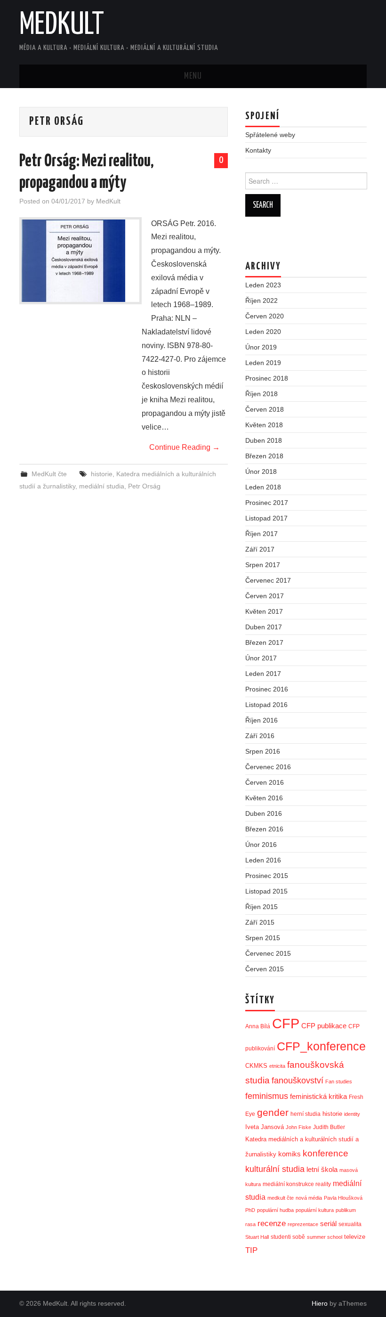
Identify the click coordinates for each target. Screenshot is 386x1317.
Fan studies (338, 1081)
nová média (309, 1198)
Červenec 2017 (268, 580)
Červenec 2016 (268, 767)
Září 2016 (259, 736)
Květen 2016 (264, 798)
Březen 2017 (264, 642)
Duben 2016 (263, 813)
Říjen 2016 (261, 720)
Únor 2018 (261, 471)
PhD (250, 1210)
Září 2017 (259, 549)
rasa (250, 1224)
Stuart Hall (257, 1237)
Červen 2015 (264, 969)
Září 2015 (259, 922)
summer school (324, 1237)
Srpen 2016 (262, 751)
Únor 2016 (261, 844)
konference (325, 1153)
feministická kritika (318, 1096)
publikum (346, 1210)
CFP (285, 1023)
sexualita (350, 1224)
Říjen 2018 (261, 394)
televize (354, 1236)
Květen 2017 (264, 611)
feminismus (266, 1096)
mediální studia (101, 486)
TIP (251, 1250)
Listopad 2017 (266, 518)
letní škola (322, 1169)
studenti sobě (288, 1237)
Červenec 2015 (268, 953)
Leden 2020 (263, 331)
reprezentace (303, 1224)
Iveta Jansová (264, 1126)
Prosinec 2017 (266, 502)
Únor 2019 (261, 347)
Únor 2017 (261, 658)
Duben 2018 (263, 440)
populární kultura (315, 1210)
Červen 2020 (264, 316)
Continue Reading (184, 447)
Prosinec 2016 (266, 689)
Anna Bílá (257, 1026)
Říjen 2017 (261, 533)
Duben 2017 (263, 627)
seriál (328, 1223)
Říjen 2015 (261, 907)
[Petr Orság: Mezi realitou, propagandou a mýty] (80, 261)
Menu (193, 76)
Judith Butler (329, 1127)
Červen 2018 (264, 409)
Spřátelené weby (270, 134)
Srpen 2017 (262, 565)
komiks (289, 1154)
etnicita (277, 1066)
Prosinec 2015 (266, 875)
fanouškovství (297, 1080)
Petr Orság (144, 486)
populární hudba (275, 1210)
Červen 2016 (264, 782)
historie (102, 474)
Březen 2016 (264, 829)
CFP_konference (321, 1046)
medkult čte (280, 1198)
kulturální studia (275, 1169)
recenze (271, 1223)
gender (273, 1112)
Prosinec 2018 (266, 378)
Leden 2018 (263, 487)
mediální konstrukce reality (297, 1184)
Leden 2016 (263, 860)
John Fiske (298, 1127)
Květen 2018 (264, 425)
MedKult (61, 25)
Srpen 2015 (262, 938)
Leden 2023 (263, 285)
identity (352, 1114)
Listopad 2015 (266, 891)
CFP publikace (323, 1026)
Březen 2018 (264, 456)
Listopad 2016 (266, 704)
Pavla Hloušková (343, 1198)
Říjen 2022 (261, 300)
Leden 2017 (263, 673)
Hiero (320, 1303)
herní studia (305, 1114)
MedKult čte (49, 474)
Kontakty (258, 150)
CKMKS (256, 1065)
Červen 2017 (264, 596)
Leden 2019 (263, 362)
